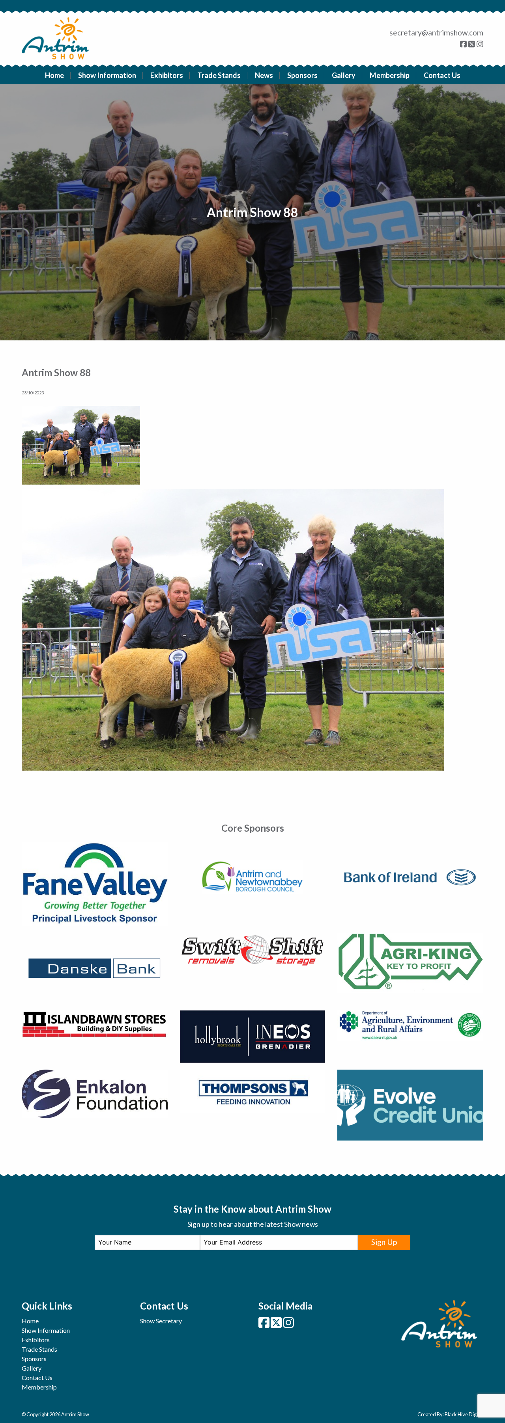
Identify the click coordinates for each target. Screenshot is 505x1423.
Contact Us (442, 75)
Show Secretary (161, 1321)
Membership (390, 75)
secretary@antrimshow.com (436, 32)
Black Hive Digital (464, 1414)
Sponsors (302, 75)
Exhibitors (166, 75)
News (264, 75)
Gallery (343, 75)
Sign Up (384, 1242)
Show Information (107, 75)
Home (54, 75)
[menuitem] (55, 75)
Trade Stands (219, 75)
